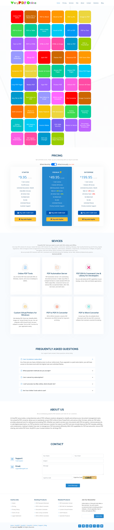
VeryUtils (29, 525)
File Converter (71, 98)
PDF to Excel (17, 30)
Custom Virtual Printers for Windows (25, 314)
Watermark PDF (30, 71)
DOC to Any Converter (42, 512)
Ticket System (19, 461)
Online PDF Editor (17, 17)
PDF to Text (85, 30)
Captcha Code (78, 477)
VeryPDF (17, 525)
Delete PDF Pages (71, 71)
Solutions (96, 3)
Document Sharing (85, 112)
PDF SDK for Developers (66, 506)
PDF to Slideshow (17, 57)
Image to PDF (85, 17)
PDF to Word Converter (89, 313)
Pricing (64, 3)
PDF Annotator (58, 112)
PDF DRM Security (57, 125)
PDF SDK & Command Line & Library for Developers (88, 274)
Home (58, 3)
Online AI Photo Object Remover (57, 139)
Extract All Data (84, 85)
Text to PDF (17, 44)
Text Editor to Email (44, 98)
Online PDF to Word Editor (31, 17)
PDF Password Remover (42, 503)
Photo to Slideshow (30, 112)
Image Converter (85, 98)
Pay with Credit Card (26, 213)
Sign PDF (44, 85)
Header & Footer (44, 71)
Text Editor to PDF (31, 98)
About (82, 3)
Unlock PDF (71, 85)
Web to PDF (71, 44)
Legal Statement (16, 515)
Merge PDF (31, 57)
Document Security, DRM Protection (85, 125)
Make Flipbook (44, 112)
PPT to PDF (71, 30)
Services (71, 3)
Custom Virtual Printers (66, 509)
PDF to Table (30, 30)
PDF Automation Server (57, 273)
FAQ (77, 3)
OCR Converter (17, 112)
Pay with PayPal (26, 219)
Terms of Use (15, 512)
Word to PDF (57, 17)
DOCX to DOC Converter (58, 98)
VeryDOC (23, 525)
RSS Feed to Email (31, 125)
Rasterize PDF (71, 57)
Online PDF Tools (25, 273)
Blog (102, 3)
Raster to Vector (71, 125)
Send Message (72, 485)
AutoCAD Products (65, 515)
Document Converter (41, 509)
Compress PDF (17, 71)
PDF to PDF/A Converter (57, 313)
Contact (89, 3)
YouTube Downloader (17, 139)
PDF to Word (44, 17)
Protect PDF (58, 85)
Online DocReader (71, 112)
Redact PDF (31, 85)
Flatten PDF (58, 57)
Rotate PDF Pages (58, 71)
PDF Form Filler (84, 57)
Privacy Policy (16, 509)
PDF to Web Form (44, 30)
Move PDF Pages (85, 71)
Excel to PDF (57, 30)
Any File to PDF (17, 98)
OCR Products (63, 512)
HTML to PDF (44, 44)
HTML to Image (57, 44)
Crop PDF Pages (17, 85)
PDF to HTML (30, 44)
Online (35, 525)
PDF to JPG (71, 17)
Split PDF (44, 57)
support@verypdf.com (21, 468)
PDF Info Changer (44, 139)
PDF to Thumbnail (85, 44)
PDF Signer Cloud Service (30, 139)
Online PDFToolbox (17, 125)
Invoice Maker (44, 125)
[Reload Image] (90, 477)
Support (40, 525)
